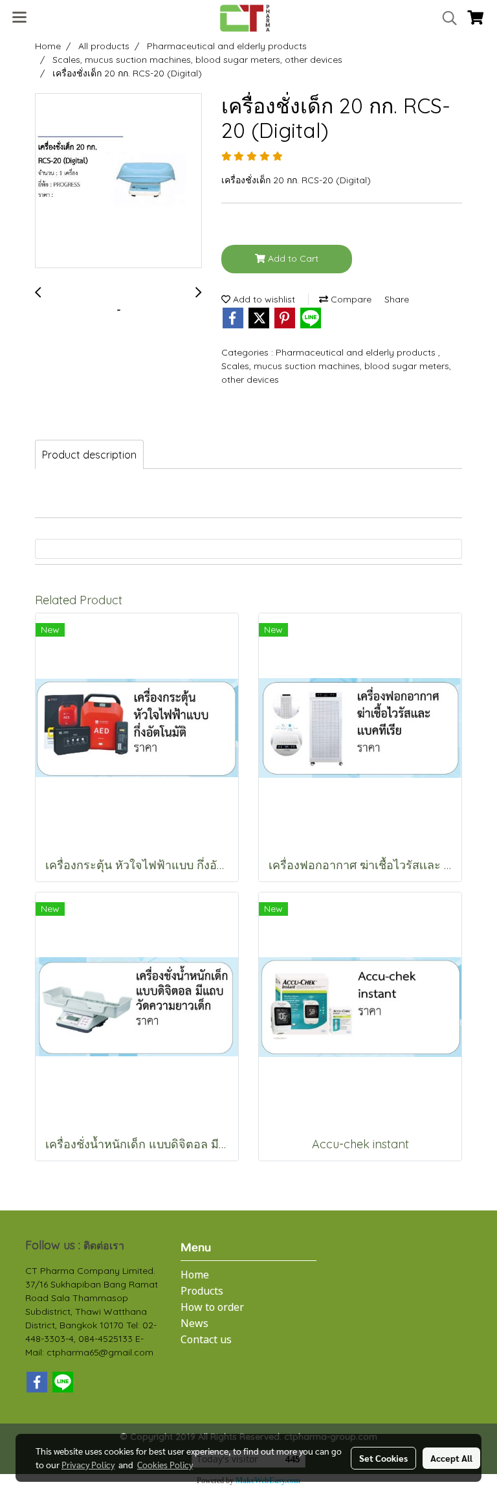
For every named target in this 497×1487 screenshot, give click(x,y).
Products (202, 1291)
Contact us (206, 1340)
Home (195, 1275)
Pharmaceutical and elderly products (357, 352)
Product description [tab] (89, 454)
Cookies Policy (165, 1464)
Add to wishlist (262, 299)
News (194, 1324)
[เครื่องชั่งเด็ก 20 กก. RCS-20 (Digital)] (118, 181)
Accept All (451, 1458)
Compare (349, 299)
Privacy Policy (88, 1464)
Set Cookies (383, 1458)
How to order (212, 1307)
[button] (445, 18)
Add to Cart (291, 258)
